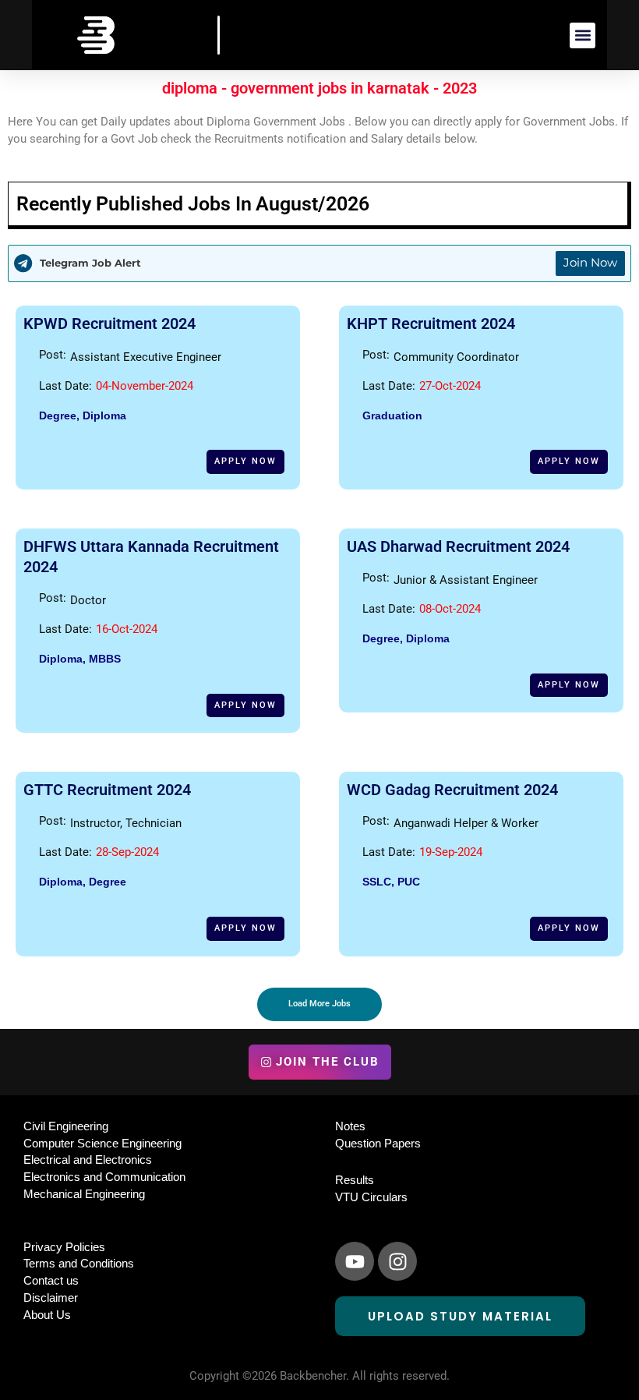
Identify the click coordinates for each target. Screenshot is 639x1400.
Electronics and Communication (104, 1177)
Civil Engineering (65, 1126)
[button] (582, 35)
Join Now (590, 263)
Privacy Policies (64, 1247)
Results (354, 1180)
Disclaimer (50, 1298)
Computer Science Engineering (102, 1143)
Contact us (51, 1280)
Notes (350, 1126)
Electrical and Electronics (87, 1160)
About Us (47, 1315)
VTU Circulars (371, 1197)
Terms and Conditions (78, 1263)
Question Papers (378, 1143)
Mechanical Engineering (84, 1194)
